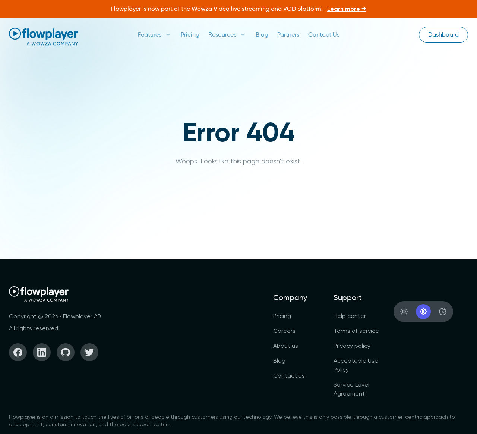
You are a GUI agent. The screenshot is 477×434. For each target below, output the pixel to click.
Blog (262, 34)
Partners (288, 34)
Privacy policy (352, 345)
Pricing (190, 34)
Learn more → (346, 8)
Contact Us (323, 34)
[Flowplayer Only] (43, 36)
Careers (284, 330)
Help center (350, 315)
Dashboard (443, 34)
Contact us (289, 375)
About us (285, 345)
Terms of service (356, 330)
